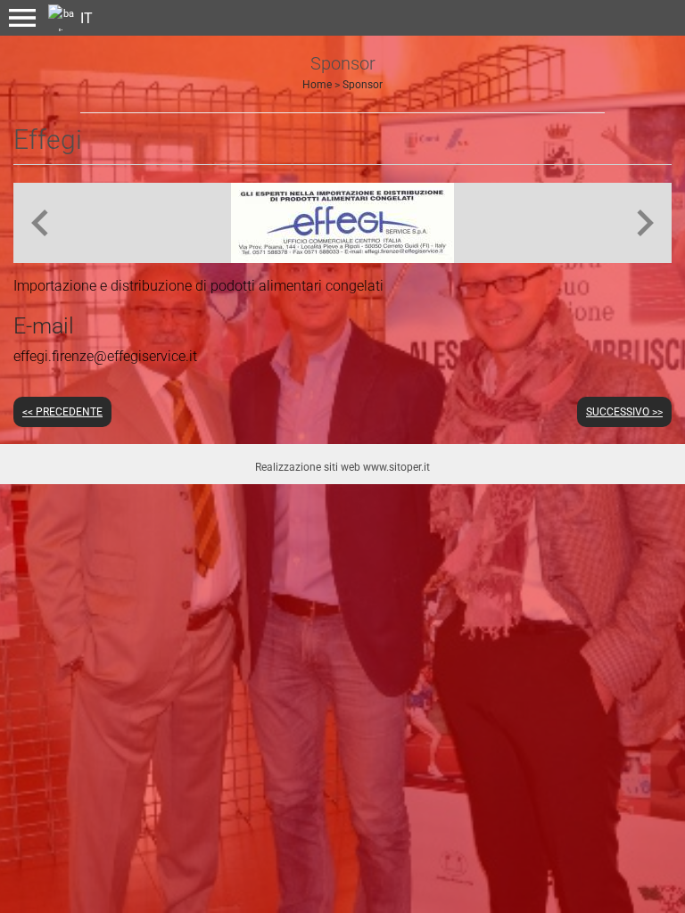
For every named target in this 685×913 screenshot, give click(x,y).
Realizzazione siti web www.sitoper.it (342, 467)
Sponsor (362, 84)
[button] (22, 18)
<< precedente (62, 412)
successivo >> (624, 412)
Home (317, 84)
